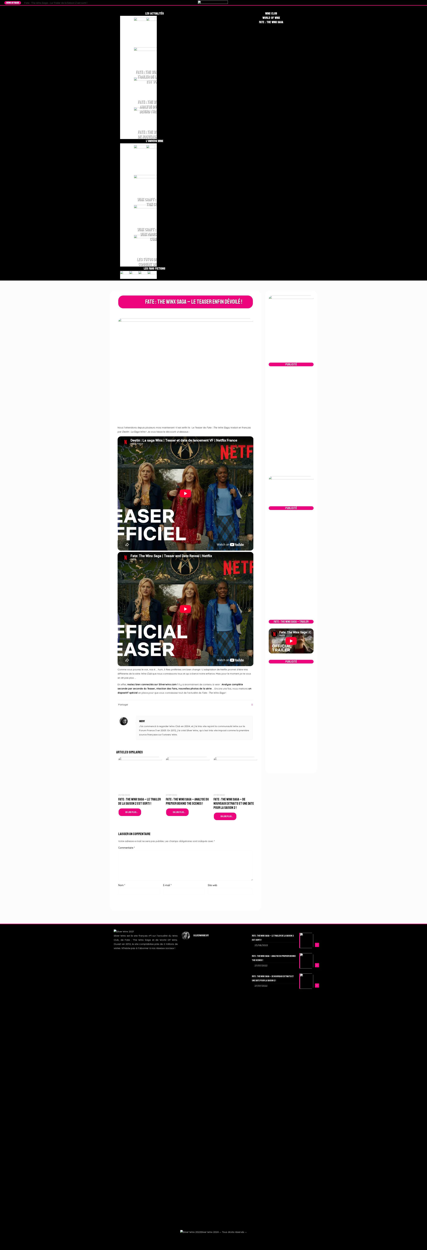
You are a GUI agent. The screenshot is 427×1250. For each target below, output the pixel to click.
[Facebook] (408, 2)
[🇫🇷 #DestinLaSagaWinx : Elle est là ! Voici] (213, 1004)
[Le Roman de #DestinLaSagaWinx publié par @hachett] (213, 1101)
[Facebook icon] (205, 1237)
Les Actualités (154, 13)
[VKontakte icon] (221, 1237)
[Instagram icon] (213, 1237)
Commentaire (126, 847)
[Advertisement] (291, 421)
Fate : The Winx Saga (271, 22)
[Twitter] (411, 2)
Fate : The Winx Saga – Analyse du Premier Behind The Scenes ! (187, 801)
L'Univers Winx (154, 141)
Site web (212, 885)
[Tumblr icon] (217, 1237)
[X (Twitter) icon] (209, 1237)
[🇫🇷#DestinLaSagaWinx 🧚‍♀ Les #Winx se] (192, 981)
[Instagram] (415, 2)
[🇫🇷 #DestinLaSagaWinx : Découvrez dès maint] (235, 987)
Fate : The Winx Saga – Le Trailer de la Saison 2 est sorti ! (55, 2)
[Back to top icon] (419, 1243)
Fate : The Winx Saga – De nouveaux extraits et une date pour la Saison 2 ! (234, 803)
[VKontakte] (421, 2)
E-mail (167, 885)
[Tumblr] (418, 2)
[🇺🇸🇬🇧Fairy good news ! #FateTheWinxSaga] (235, 1141)
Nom (121, 885)
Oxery (142, 721)
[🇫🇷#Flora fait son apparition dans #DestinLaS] (192, 1116)
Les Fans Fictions (154, 268)
